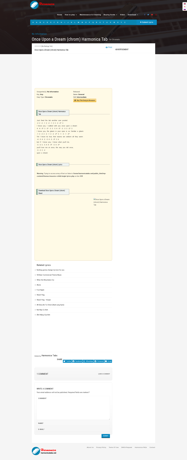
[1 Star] (35, 46)
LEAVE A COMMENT (104, 374)
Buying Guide (109, 15)
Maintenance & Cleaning (90, 15)
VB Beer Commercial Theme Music (49, 275)
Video (122, 15)
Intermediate (81, 97)
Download (132, 15)
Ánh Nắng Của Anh (43, 315)
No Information (39, 34)
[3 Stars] (37, 46)
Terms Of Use (114, 447)
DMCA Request (126, 447)
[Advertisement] (73, 71)
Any (41, 94)
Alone (39, 285)
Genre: (75, 94)
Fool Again (40, 290)
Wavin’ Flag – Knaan (44, 300)
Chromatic (116, 39)
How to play (70, 15)
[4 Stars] (39, 46)
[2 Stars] (36, 46)
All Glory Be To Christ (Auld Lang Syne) (50, 305)
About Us (90, 447)
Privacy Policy (101, 447)
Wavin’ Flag (40, 295)
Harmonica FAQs (141, 447)
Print (110, 47)
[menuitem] (185, 3)
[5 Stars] (40, 46)
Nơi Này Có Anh (42, 310)
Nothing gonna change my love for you (50, 270)
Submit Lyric (147, 22)
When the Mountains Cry (45, 280)
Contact (152, 447)
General (81, 94)
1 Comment (42, 374)
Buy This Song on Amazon (86, 100)
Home (59, 15)
